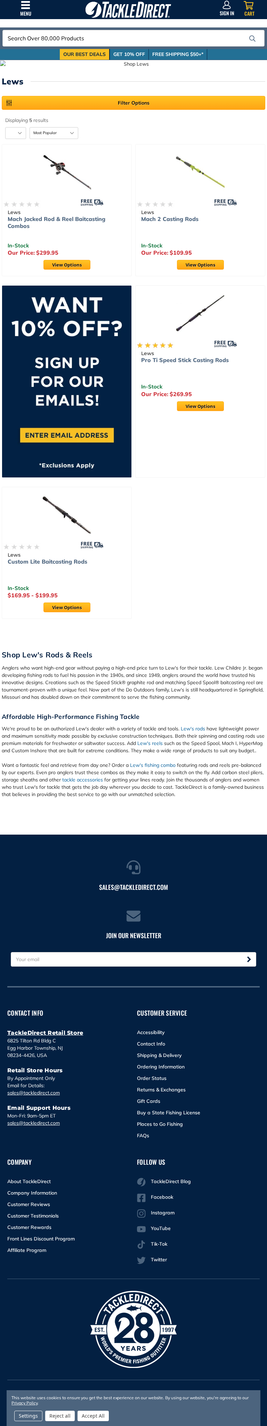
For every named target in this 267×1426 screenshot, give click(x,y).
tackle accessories (82, 780)
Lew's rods (193, 729)
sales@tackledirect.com (33, 1093)
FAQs (143, 1135)
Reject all (60, 1415)
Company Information (32, 1193)
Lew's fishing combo (153, 765)
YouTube (161, 1228)
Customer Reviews (28, 1204)
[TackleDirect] (128, 9)
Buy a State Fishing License (168, 1112)
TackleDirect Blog (171, 1181)
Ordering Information (161, 1067)
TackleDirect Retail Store (45, 1033)
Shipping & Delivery (159, 1055)
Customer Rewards (29, 1227)
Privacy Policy (24, 1402)
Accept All (93, 1415)
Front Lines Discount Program (41, 1239)
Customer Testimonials (33, 1216)
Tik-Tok (159, 1244)
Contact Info (151, 1044)
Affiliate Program (26, 1250)
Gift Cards (148, 1101)
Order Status (152, 1078)
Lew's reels (150, 743)
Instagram (163, 1213)
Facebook (162, 1197)
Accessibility (151, 1032)
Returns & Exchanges (161, 1090)
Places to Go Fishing (160, 1124)
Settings (28, 1415)
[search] (252, 38)
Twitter (159, 1259)
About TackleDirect (29, 1181)
